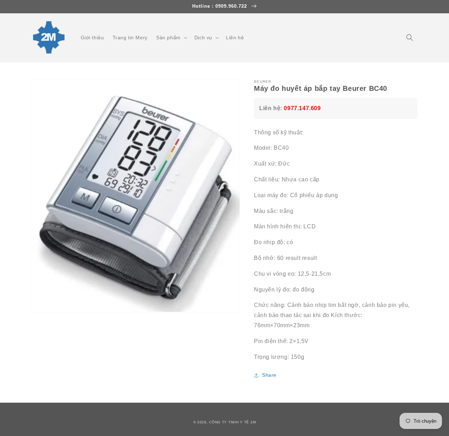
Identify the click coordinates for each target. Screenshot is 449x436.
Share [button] (269, 375)
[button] (409, 37)
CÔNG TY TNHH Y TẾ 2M (232, 422)
